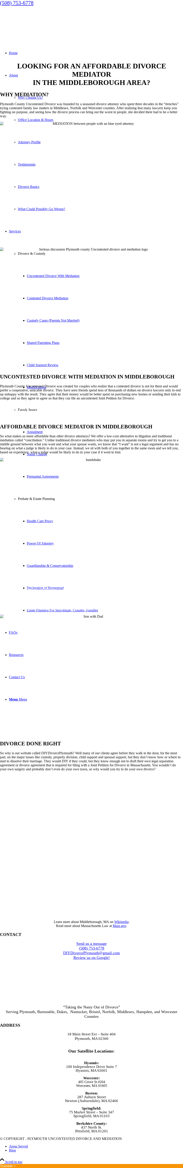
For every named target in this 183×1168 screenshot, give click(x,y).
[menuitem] (96, 1146)
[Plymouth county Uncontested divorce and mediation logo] (33, 27)
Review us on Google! (91, 957)
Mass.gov (119, 926)
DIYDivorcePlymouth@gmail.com (91, 953)
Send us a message (91, 943)
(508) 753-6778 (16, 3)
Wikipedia (121, 922)
